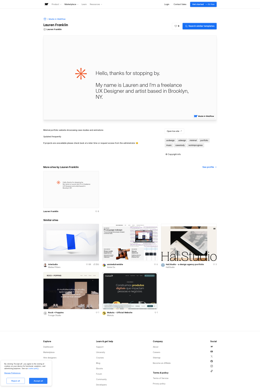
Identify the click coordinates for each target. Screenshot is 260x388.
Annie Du (111, 267)
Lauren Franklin (50, 211)
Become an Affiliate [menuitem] (162, 363)
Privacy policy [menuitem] (159, 384)
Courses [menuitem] (100, 358)
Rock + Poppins (56, 312)
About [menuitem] (155, 347)
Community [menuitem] (101, 379)
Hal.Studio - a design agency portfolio (185, 264)
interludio (53, 264)
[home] (46, 4)
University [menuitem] (100, 352)
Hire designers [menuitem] (49, 358)
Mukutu (110, 315)
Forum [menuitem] (99, 374)
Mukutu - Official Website (119, 312)
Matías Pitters (54, 267)
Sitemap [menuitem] (156, 358)
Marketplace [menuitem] (49, 352)
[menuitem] (211, 346)
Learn (84, 4)
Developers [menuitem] (101, 385)
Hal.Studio (170, 267)
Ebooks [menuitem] (99, 368)
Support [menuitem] (99, 347)
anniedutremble (115, 264)
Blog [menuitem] (98, 363)
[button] (56, 4)
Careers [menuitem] (156, 352)
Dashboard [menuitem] (48, 347)
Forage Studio (54, 315)
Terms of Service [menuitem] (160, 378)
